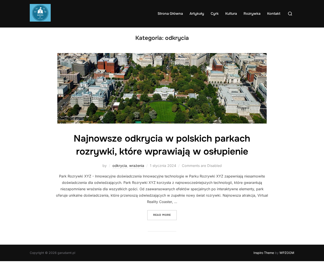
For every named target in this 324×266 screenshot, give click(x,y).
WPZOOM (286, 253)
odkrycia (119, 165)
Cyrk (215, 13)
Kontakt (273, 13)
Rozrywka (252, 13)
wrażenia (136, 165)
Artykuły (197, 13)
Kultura (231, 13)
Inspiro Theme (263, 253)
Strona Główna (170, 13)
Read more (165, 215)
